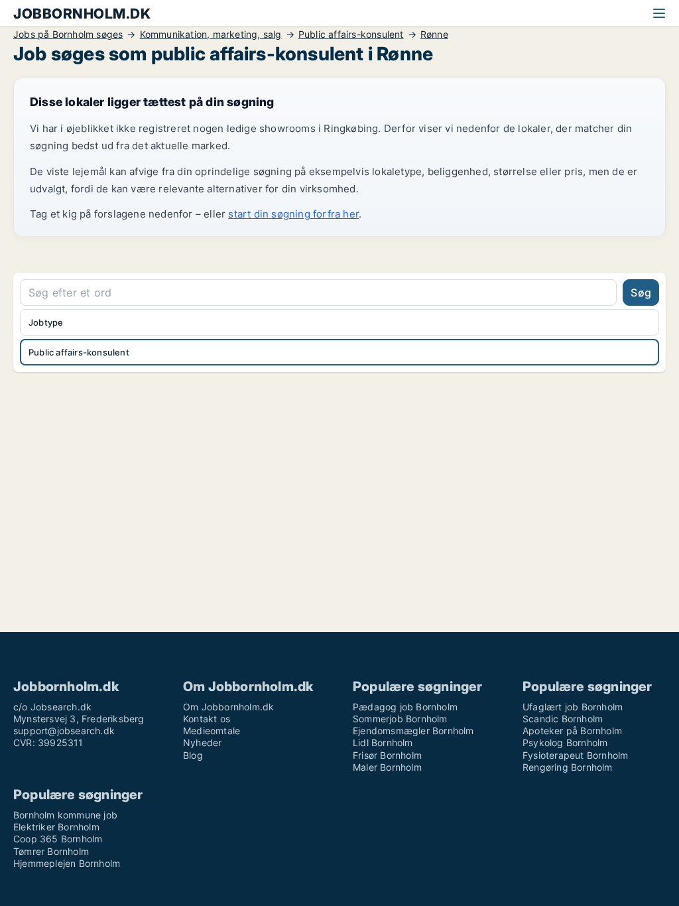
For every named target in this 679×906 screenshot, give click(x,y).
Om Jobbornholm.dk (228, 706)
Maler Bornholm (387, 767)
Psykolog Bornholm (565, 742)
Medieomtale (211, 730)
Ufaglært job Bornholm (573, 706)
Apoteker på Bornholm (572, 730)
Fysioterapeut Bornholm (575, 755)
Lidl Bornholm (383, 742)
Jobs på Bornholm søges (68, 34)
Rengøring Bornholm (568, 767)
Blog (193, 755)
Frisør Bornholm (387, 755)
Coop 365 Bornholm (57, 838)
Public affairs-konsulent (351, 34)
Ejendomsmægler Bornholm (413, 730)
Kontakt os (206, 718)
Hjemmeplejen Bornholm (66, 863)
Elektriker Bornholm (56, 826)
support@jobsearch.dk (64, 730)
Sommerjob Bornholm (400, 718)
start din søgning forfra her (293, 214)
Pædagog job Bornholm (405, 706)
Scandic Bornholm (563, 718)
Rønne (434, 34)
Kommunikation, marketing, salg (211, 34)
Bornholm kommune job (65, 814)
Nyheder (202, 742)
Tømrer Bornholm (51, 851)
